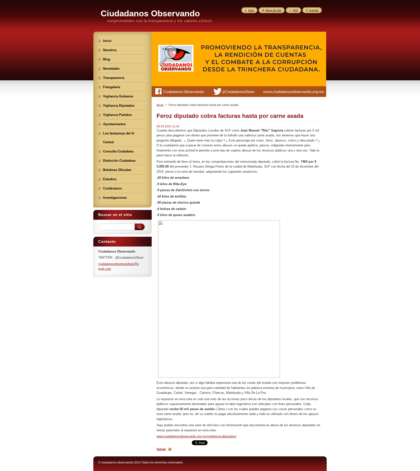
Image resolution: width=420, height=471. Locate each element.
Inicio (160, 105)
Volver (161, 449)
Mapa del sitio (273, 10)
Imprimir (314, 10)
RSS (295, 10)
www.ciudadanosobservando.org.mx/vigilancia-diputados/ (196, 436)
